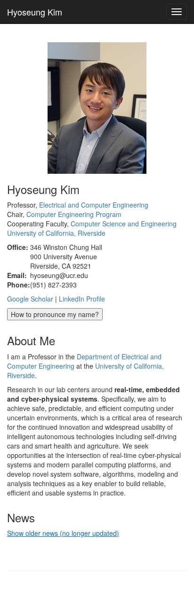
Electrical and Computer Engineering (93, 204)
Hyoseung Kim (34, 12)
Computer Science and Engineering (124, 223)
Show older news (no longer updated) (63, 533)
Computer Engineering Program (73, 214)
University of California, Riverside (56, 233)
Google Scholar (30, 298)
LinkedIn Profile (82, 298)
